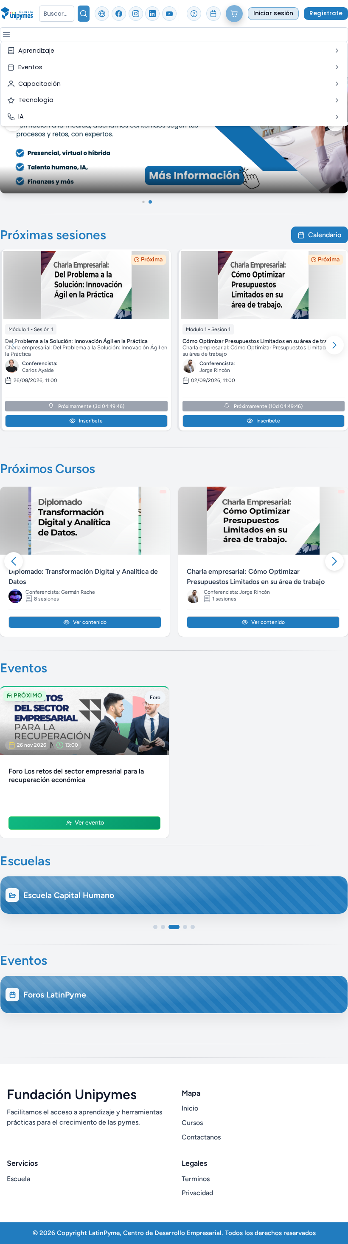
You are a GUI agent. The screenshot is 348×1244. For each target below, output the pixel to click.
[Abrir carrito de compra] (234, 13)
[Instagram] (136, 13)
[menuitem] (174, 51)
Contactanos (201, 1137)
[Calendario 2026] (213, 13)
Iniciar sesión (273, 13)
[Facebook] (119, 13)
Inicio (190, 1108)
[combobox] (57, 14)
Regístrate (325, 13)
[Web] (102, 13)
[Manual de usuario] (194, 13)
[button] (6, 34)
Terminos (196, 1179)
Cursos (192, 1123)
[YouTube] (169, 13)
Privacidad (197, 1193)
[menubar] (174, 84)
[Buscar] (84, 14)
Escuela (18, 1179)
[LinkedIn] (152, 13)
